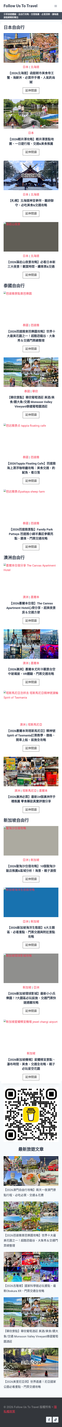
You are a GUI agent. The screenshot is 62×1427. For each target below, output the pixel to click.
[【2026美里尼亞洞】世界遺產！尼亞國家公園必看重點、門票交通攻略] (31, 1363)
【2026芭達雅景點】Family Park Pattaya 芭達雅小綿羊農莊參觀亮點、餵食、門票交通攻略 (31, 534)
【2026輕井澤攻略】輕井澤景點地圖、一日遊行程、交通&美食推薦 (31, 141)
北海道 (35, 67)
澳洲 (25, 597)
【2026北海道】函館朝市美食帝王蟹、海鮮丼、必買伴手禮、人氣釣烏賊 (31, 77)
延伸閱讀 (32, 91)
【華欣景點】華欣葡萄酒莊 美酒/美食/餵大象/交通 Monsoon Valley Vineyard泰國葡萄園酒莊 (31, 402)
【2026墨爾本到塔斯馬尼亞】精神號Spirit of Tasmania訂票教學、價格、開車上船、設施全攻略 (31, 735)
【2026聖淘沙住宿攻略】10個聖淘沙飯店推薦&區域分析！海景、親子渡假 (31, 868)
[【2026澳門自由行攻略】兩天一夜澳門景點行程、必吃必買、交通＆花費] (31, 1171)
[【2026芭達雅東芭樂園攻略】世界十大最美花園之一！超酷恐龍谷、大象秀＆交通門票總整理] (31, 1216)
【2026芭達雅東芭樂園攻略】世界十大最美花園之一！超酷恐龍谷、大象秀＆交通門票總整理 (31, 336)
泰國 (25, 325)
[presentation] (31, 48)
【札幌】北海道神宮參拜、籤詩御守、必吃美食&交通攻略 (31, 203)
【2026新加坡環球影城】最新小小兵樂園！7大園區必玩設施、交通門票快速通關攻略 (31, 998)
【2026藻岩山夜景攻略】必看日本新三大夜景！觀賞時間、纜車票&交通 (31, 264)
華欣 (35, 391)
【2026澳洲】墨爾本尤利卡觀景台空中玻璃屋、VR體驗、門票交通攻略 (31, 672)
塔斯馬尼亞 (35, 724)
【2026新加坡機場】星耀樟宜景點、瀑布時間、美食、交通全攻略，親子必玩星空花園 (31, 1064)
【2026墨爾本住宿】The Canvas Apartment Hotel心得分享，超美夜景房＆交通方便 (31, 608)
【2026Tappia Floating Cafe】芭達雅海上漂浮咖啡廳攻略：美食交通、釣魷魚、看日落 (31, 468)
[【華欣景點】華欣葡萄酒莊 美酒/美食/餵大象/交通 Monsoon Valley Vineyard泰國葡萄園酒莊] (31, 1312)
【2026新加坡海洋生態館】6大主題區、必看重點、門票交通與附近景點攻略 (31, 932)
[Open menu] (55, 6)
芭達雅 (35, 325)
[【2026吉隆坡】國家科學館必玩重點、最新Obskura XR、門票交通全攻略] (31, 1267)
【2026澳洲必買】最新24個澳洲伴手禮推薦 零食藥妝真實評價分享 (31, 799)
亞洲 (25, 860)
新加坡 (35, 860)
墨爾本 (35, 597)
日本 (25, 67)
